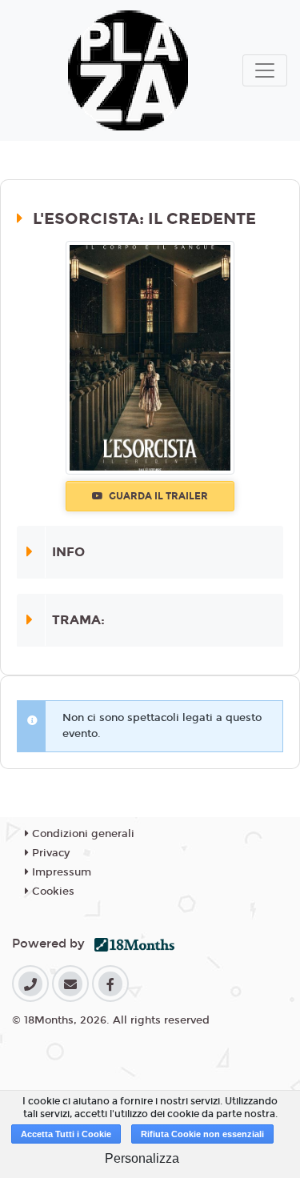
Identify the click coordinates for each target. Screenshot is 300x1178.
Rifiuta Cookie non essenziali (202, 1134)
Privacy (49, 853)
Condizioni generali (81, 833)
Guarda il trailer (157, 496)
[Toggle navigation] (264, 70)
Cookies (51, 891)
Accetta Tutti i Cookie (66, 1134)
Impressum (60, 872)
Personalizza (142, 1158)
